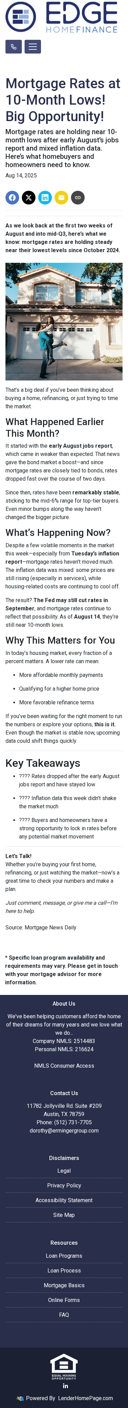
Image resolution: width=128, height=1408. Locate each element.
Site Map (64, 1215)
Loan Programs (64, 1256)
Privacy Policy (64, 1185)
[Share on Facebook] (12, 197)
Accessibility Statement (64, 1200)
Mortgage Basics (64, 1285)
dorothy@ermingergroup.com (64, 1130)
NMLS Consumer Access (64, 1066)
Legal (64, 1171)
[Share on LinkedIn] (45, 197)
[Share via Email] (61, 197)
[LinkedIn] (65, 1386)
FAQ (64, 1315)
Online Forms (64, 1300)
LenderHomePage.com (85, 1398)
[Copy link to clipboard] (78, 197)
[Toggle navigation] (33, 47)
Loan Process (64, 1270)
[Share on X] (28, 197)
